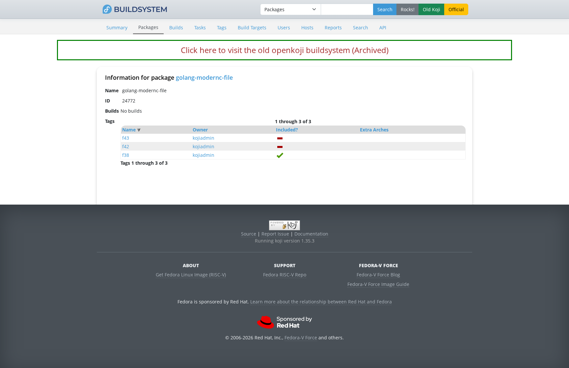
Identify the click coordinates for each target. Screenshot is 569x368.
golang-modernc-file (204, 77)
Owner (200, 130)
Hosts (307, 27)
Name (129, 130)
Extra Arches (374, 130)
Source (248, 234)
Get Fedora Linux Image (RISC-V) (191, 274)
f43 (125, 138)
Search (360, 27)
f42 (125, 146)
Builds (176, 27)
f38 (125, 155)
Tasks (200, 27)
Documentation (311, 234)
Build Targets (252, 27)
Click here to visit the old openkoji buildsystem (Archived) (285, 49)
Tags (222, 27)
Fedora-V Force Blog (378, 274)
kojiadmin (203, 138)
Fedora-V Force (300, 337)
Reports (333, 27)
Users (284, 27)
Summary (116, 27)
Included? (287, 130)
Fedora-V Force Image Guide (378, 284)
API (382, 27)
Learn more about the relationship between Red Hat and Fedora (321, 301)
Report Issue (275, 234)
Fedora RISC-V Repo (284, 274)
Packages (148, 27)
